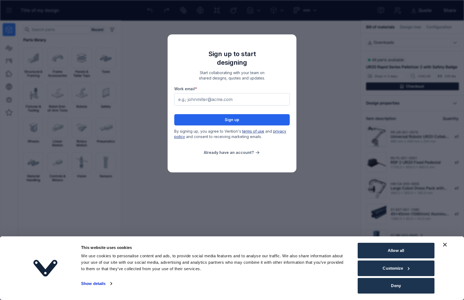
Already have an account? (229, 152)
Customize (393, 268)
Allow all (396, 250)
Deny (396, 285)
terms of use (253, 131)
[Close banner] (445, 245)
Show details (93, 283)
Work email (185, 88)
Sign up (232, 119)
